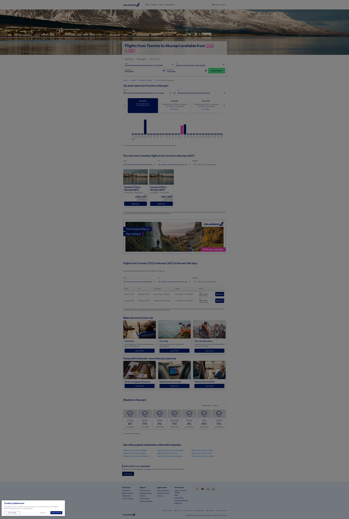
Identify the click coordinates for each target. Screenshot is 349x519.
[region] (33, 508)
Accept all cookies (56, 512)
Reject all (42, 512)
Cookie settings (12, 512)
